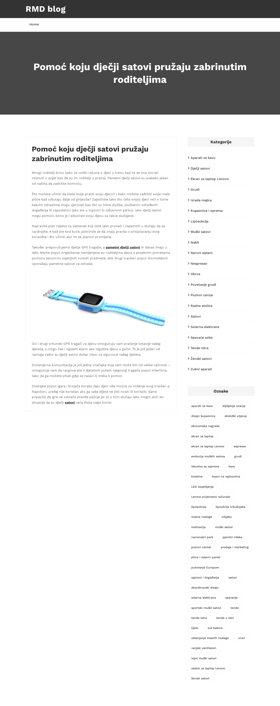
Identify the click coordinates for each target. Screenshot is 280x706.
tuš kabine (215, 628)
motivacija (198, 527)
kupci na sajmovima (226, 476)
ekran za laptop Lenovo (207, 446)
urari (241, 638)
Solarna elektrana (205, 327)
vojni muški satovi (203, 658)
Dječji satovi (200, 168)
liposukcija (198, 506)
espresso (240, 446)
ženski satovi (200, 678)
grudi (238, 456)
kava (232, 466)
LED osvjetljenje (202, 486)
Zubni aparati (201, 369)
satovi (70, 402)
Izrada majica (201, 200)
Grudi (195, 189)
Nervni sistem (202, 253)
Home (34, 24)
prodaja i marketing (235, 547)
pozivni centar (201, 547)
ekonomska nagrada (205, 426)
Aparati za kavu (203, 158)
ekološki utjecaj (236, 416)
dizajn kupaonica (203, 416)
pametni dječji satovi (123, 247)
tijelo (194, 628)
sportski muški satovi (206, 607)
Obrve (195, 274)
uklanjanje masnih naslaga (210, 638)
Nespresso (199, 263)
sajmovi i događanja (205, 577)
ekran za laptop (202, 436)
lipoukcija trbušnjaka (230, 506)
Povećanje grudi (203, 285)
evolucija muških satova (208, 456)
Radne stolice (201, 306)
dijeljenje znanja (233, 406)
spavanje (231, 597)
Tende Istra (199, 348)
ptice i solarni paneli (205, 557)
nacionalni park (202, 537)
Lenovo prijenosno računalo (210, 496)
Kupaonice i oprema (207, 211)
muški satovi (224, 527)
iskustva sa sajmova (205, 466)
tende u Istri (225, 617)
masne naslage (201, 516)
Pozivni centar (202, 295)
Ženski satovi (201, 359)
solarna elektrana (203, 597)
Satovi (196, 316)
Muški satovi (201, 232)
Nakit (195, 242)
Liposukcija (199, 221)
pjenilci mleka (232, 537)
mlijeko (227, 516)
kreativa (197, 476)
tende (235, 607)
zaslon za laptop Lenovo (208, 668)
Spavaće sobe (202, 337)
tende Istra (199, 617)
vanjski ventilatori (203, 648)
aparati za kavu (202, 406)
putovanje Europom (205, 567)
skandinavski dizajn (205, 587)
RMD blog (45, 9)
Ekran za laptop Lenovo (210, 179)
